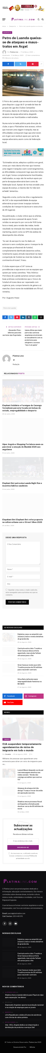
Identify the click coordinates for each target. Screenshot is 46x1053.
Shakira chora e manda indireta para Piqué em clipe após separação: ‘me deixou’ (24, 996)
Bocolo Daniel (10, 1022)
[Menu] (3, 19)
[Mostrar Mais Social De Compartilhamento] (41, 64)
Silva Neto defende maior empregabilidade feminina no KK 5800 (30, 681)
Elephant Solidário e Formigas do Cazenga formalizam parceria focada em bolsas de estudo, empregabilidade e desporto (22, 408)
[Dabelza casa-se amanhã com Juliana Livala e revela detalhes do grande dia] (8, 637)
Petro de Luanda (10, 308)
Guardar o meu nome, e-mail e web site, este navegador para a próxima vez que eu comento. (22, 592)
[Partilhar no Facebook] (8, 64)
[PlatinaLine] (23, 19)
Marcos (8, 1012)
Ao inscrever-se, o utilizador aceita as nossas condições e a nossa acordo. (23, 855)
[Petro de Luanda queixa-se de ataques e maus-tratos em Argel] (23, 82)
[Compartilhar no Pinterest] (33, 64)
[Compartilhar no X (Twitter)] (20, 64)
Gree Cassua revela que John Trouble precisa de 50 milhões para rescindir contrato (30, 667)
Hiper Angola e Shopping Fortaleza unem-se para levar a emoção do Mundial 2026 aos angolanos (22, 447)
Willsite (32, 1047)
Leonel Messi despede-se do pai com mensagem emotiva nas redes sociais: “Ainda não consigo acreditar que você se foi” (30, 774)
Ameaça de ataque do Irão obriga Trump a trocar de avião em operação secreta (30, 790)
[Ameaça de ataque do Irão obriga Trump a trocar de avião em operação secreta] (8, 791)
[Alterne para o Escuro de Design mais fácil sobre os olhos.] (38, 19)
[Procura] (42, 19)
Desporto (7, 32)
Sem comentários (34, 55)
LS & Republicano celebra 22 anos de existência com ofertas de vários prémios (23, 1016)
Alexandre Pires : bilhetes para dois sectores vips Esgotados (12, 332)
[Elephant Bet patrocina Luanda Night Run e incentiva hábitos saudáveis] (23, 468)
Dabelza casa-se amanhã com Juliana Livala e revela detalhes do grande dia (30, 636)
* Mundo (6, 739)
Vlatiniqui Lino (10, 992)
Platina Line (14, 52)
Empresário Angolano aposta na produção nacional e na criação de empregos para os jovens (24, 1006)
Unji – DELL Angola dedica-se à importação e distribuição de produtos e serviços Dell (22, 1026)
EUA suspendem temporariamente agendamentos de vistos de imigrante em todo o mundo (21, 747)
